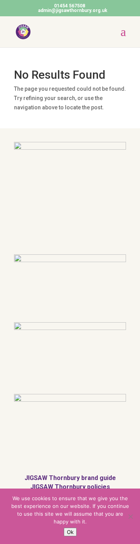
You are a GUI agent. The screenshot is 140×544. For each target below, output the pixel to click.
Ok (70, 532)
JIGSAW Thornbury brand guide (70, 478)
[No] (130, 516)
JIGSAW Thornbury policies (70, 486)
